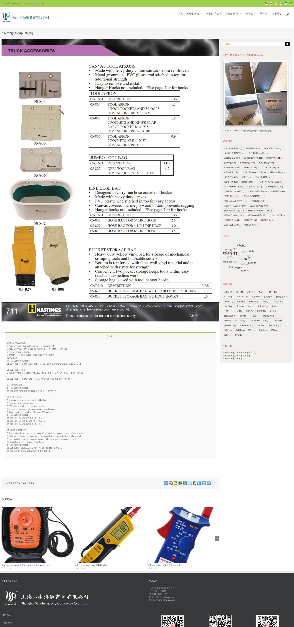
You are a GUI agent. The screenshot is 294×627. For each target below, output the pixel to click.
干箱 (227, 311)
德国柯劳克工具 (232, 172)
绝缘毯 (261, 325)
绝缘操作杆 (246, 325)
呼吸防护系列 (274, 158)
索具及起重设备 (278, 191)
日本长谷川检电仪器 (234, 191)
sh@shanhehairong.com (34, 3)
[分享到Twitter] (190, 483)
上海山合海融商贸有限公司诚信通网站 (239, 352)
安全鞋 (276, 306)
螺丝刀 (274, 325)
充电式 (228, 301)
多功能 (228, 306)
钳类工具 (250, 225)
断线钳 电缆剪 (248, 182)
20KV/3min (242, 297)
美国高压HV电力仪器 (234, 215)
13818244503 (160, 591)
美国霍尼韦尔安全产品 (260, 210)
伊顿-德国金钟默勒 (258, 153)
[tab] (110, 335)
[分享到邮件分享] (209, 483)
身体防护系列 (250, 220)
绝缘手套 (230, 325)
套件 (240, 306)
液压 (256, 316)
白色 (266, 320)
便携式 (268, 297)
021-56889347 (160, 594)
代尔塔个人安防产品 (234, 153)
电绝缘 (255, 320)
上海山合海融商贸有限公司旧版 (237, 355)
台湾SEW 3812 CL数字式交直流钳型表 (164, 565)
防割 (251, 330)
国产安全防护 (266, 163)
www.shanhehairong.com (164, 600)
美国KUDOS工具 (259, 201)
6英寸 (251, 292)
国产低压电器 (247, 163)
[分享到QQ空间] (185, 483)
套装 (250, 306)
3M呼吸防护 (253, 148)
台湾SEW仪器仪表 (253, 158)
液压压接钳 (230, 320)
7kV (262, 292)
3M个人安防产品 (233, 148)
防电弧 (263, 330)
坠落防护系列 (231, 167)
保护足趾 (282, 297)
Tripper (255, 297)
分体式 (241, 301)
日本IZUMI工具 (254, 186)
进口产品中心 (232, 225)
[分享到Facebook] (194, 483)
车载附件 (267, 220)
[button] (287, 13)
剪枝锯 (253, 301)
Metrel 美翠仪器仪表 (273, 148)
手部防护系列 (277, 172)
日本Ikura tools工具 (233, 186)
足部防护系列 (231, 220)
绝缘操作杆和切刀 (253, 196)
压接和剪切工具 (232, 158)
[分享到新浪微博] (171, 483)
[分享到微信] (175, 483)
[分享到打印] (204, 483)
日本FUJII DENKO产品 (270, 182)
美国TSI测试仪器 (259, 206)
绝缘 (278, 320)
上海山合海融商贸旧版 (233, 358)
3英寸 (239, 292)
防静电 (276, 330)
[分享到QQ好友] (180, 483)
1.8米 (228, 292)
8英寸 (273, 292)
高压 (227, 335)
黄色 (238, 335)
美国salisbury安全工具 (235, 206)
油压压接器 (230, 316)
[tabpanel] (110, 398)
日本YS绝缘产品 (274, 186)
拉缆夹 (246, 177)
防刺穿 (240, 330)
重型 (228, 330)
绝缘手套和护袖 (232, 196)
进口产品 (8, 622)
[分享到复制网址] (213, 483)
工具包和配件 (271, 167)
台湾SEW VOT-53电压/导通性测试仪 (90, 565)
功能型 (266, 301)
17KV (228, 297)
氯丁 (273, 311)
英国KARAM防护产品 (258, 215)
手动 (238, 311)
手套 (249, 311)
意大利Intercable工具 (255, 172)
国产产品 (230, 163)
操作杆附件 (231, 182)
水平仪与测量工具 (257, 191)
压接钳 (278, 301)
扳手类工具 (231, 177)
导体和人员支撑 (251, 167)
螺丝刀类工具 (279, 215)
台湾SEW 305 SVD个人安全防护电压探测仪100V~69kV (26, 565)
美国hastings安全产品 (235, 201)
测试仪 (244, 316)
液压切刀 (268, 316)
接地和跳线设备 (263, 177)
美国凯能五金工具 (234, 210)
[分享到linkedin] (199, 483)
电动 (243, 320)
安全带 (263, 306)
